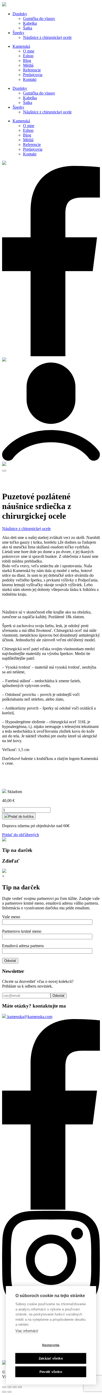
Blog (27, 60)
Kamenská (21, 46)
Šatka (27, 28)
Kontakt (29, 79)
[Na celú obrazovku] (15, 1387)
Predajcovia (32, 74)
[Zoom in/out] (20, 1387)
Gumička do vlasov (39, 18)
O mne (28, 51)
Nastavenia (51, 1345)
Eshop (28, 56)
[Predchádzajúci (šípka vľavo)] (4, 1392)
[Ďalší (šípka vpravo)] (9, 1392)
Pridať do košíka (20, 817)
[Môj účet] (51, 459)
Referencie (32, 70)
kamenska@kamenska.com (29, 1016)
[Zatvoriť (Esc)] (4, 1387)
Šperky (18, 32)
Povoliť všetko (50, 1372)
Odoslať (10, 961)
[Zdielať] (9, 1387)
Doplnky (20, 14)
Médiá (28, 65)
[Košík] (4, 464)
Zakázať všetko (51, 1358)
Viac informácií (26, 1331)
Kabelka (30, 23)
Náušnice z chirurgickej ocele (47, 37)
